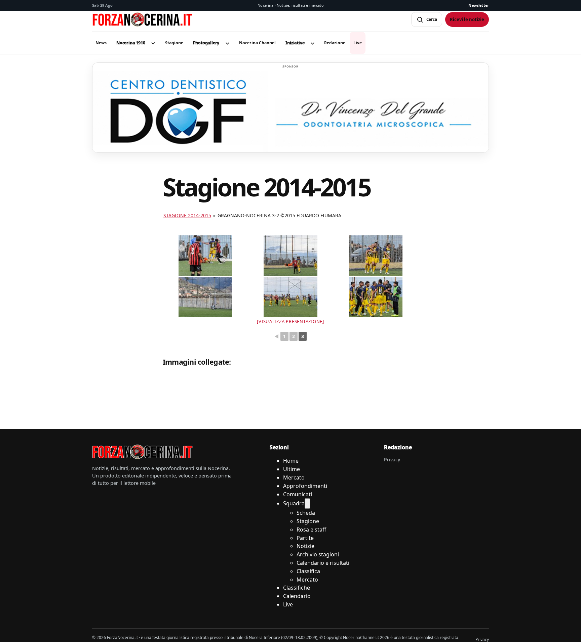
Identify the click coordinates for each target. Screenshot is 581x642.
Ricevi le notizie (467, 19)
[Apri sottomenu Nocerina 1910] (153, 43)
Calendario (297, 596)
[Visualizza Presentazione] (290, 321)
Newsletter (478, 5)
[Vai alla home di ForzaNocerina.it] (142, 452)
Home (291, 460)
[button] (130, 43)
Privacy (392, 459)
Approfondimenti (305, 486)
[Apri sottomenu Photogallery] (227, 43)
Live (288, 604)
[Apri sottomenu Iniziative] (312, 43)
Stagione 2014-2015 (187, 215)
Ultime (291, 469)
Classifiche (296, 587)
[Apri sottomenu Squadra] (307, 503)
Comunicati (297, 494)
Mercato (294, 477)
